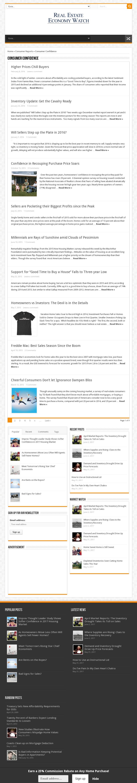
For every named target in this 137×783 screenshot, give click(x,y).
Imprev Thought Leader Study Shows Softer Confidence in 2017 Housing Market (40, 621)
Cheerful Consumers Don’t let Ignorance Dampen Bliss (51, 380)
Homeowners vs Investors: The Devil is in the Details (49, 303)
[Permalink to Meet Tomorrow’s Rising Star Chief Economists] (15, 469)
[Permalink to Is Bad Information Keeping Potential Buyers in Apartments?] (12, 755)
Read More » (36, 88)
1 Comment (32, 106)
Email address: (18, 520)
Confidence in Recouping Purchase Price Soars (45, 163)
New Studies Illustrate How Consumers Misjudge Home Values (38, 731)
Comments (43, 431)
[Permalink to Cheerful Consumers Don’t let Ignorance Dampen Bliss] (24, 400)
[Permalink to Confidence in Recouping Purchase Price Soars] (24, 183)
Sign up (80, 778)
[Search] (129, 6)
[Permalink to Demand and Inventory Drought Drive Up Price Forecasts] (77, 467)
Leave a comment (34, 71)
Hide (95, 778)
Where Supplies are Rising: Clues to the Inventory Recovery (105, 634)
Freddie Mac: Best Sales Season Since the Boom (46, 346)
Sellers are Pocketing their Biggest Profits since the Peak (52, 206)
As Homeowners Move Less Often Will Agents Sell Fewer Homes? (40, 634)
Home (10, 51)
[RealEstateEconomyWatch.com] (69, 21)
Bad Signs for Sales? (31, 493)
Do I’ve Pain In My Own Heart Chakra (89, 485)
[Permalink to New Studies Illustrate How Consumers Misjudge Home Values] (12, 732)
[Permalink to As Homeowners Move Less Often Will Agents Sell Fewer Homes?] (15, 456)
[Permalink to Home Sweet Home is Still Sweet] (77, 550)
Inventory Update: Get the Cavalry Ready (41, 101)
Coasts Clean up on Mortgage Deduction (30, 743)
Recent (29, 431)
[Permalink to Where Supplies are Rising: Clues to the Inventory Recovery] (77, 453)
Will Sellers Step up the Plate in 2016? (38, 132)
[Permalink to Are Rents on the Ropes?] (15, 483)
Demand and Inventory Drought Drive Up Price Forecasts (103, 648)
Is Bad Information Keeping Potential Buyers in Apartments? (40, 753)
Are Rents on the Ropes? (33, 480)
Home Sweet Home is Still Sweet (99, 547)
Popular (15, 431)
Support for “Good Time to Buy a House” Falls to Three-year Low (59, 272)
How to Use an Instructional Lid (86, 477)
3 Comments (33, 168)
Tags (56, 431)
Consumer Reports (24, 51)
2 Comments (30, 350)
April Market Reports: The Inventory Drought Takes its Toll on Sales (106, 620)
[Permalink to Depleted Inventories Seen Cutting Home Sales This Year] (77, 564)
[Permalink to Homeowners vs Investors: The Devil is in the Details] (24, 323)
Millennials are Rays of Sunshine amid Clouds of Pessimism (55, 237)
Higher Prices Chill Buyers (30, 67)
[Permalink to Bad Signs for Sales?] (15, 497)
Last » (47, 420)
